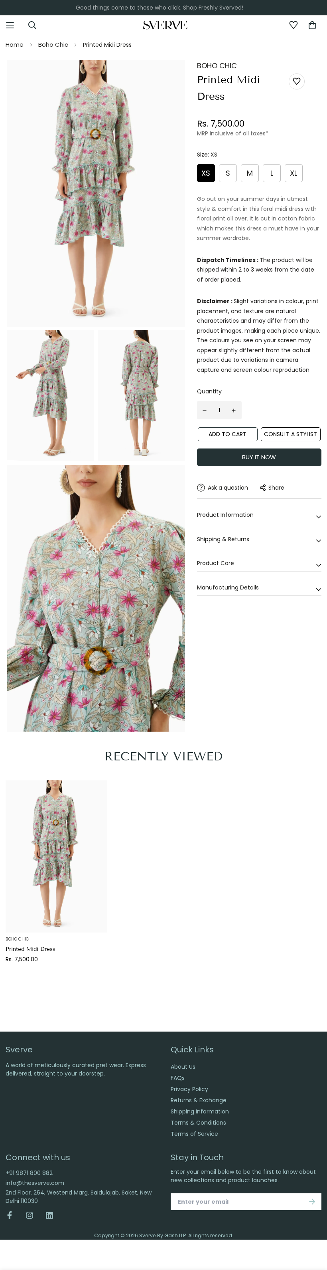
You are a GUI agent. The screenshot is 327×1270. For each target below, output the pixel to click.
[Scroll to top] (312, 1226)
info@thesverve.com (35, 1183)
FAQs (178, 1078)
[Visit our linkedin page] (49, 1215)
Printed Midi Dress (30, 949)
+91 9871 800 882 (29, 1173)
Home (15, 44)
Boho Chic (53, 44)
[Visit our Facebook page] (13, 1215)
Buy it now (259, 457)
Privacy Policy (189, 1089)
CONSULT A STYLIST (290, 434)
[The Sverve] (165, 25)
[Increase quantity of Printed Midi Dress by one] (233, 410)
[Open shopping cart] (312, 25)
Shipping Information (200, 1111)
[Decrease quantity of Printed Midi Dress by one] (205, 410)
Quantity (209, 391)
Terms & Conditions (198, 1123)
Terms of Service (194, 1134)
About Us (183, 1067)
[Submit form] (312, 1201)
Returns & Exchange (199, 1100)
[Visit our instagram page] (29, 1215)
